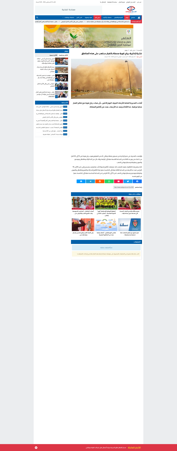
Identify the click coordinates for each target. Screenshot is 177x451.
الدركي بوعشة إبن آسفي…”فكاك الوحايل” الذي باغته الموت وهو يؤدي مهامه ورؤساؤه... (45, 61)
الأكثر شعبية (53, 55)
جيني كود (97, 17)
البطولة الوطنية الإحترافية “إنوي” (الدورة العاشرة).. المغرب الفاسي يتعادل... (106, 213)
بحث (37, 17)
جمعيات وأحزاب (107, 17)
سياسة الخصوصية (112, 2)
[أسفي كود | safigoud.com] (122, 9)
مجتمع (133, 17)
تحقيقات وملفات (69, 17)
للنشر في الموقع (130, 2)
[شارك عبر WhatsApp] (109, 181)
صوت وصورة (88, 17)
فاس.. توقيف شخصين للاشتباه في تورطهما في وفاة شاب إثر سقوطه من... (45, 78)
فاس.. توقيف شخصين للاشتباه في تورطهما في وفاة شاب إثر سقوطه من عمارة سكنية (126, 21)
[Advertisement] (106, 132)
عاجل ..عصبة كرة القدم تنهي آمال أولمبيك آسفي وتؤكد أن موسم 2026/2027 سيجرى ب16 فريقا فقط (43, 21)
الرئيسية (139, 17)
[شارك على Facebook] (137, 181)
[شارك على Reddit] (100, 181)
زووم (127, 17)
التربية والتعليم (118, 17)
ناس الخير (79, 17)
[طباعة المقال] (81, 181)
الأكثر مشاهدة (63, 55)
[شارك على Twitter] (128, 181)
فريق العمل (122, 2)
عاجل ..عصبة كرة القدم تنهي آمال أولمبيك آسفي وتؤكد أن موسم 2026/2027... (45, 94)
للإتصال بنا (103, 2)
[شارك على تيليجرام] (90, 181)
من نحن (139, 2)
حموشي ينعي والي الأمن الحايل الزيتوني (86, 21)
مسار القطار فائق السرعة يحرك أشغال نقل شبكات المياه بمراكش (45, 69)
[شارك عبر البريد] (118, 181)
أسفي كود (139, 56)
